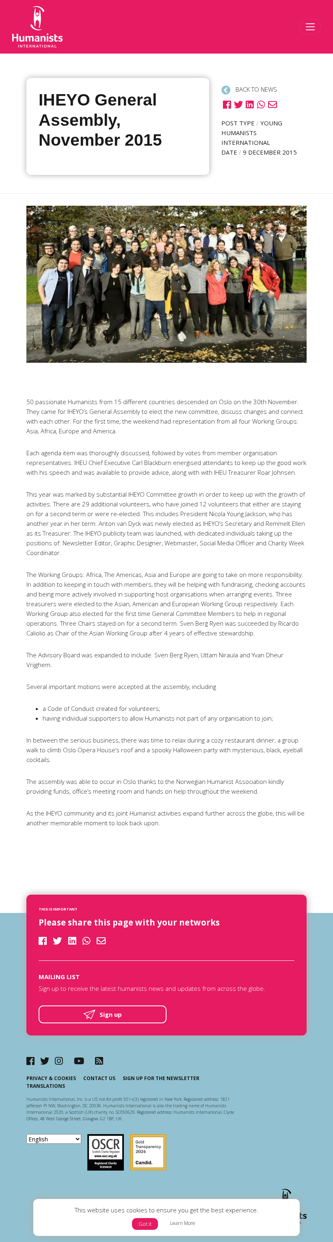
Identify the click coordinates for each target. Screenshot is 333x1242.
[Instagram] (59, 1061)
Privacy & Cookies (51, 1078)
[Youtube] (79, 1061)
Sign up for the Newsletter (161, 1078)
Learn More (182, 1223)
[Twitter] (45, 1061)
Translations (45, 1086)
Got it (144, 1223)
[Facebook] (30, 1061)
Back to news (255, 89)
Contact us (99, 1078)
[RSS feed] (99, 1061)
